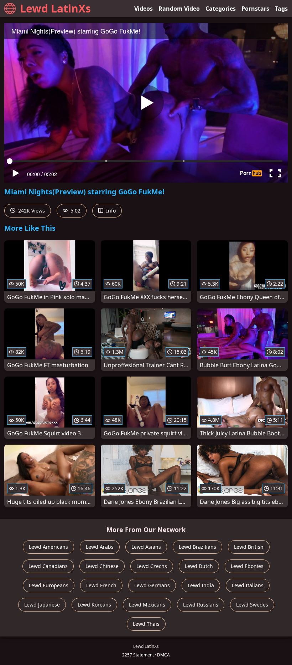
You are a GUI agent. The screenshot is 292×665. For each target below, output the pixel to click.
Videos (143, 8)
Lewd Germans (152, 585)
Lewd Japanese (42, 604)
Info (110, 210)
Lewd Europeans (48, 585)
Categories (220, 8)
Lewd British (249, 546)
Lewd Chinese (102, 566)
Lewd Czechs (151, 566)
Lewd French (101, 585)
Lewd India (201, 585)
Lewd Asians (146, 546)
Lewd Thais (146, 623)
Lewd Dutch (199, 566)
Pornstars (255, 8)
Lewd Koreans (94, 604)
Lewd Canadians (48, 566)
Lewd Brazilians (197, 546)
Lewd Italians (248, 585)
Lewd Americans (48, 546)
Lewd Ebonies (247, 566)
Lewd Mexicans (147, 604)
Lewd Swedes (252, 604)
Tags (281, 8)
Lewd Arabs (100, 546)
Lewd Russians (200, 604)
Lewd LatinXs (55, 8)
